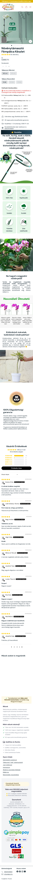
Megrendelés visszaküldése (11, 774)
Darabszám (5, 63)
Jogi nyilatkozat (7, 765)
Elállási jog (6, 772)
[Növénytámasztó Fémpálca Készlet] (12, 674)
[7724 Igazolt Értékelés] (16, 827)
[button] (5, 54)
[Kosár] (26, 7)
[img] (5, 479)
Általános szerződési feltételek (11, 770)
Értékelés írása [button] (16, 468)
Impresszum (6, 767)
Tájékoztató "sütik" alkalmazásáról (13, 762)
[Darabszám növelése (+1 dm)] (8, 66)
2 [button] (14, 647)
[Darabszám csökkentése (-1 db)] (3, 66)
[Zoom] (30, 41)
